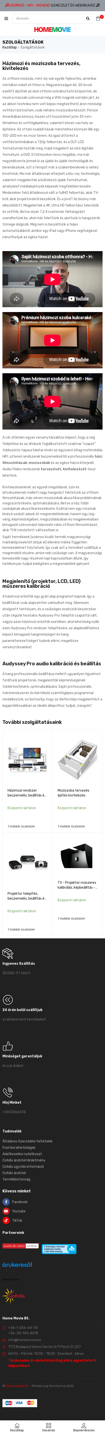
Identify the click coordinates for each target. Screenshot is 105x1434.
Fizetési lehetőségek (18, 1148)
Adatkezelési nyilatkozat (22, 1154)
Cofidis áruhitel (14, 1173)
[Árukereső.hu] (17, 1265)
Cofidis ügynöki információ (23, 1167)
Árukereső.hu (10, 1279)
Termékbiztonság (16, 1179)
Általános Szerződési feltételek (27, 1141)
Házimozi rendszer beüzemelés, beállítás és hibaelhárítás (27, 795)
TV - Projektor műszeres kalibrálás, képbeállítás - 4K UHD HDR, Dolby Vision (77, 887)
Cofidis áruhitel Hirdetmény (23, 1160)
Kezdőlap (9, 47)
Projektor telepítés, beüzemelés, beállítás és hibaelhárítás (27, 898)
